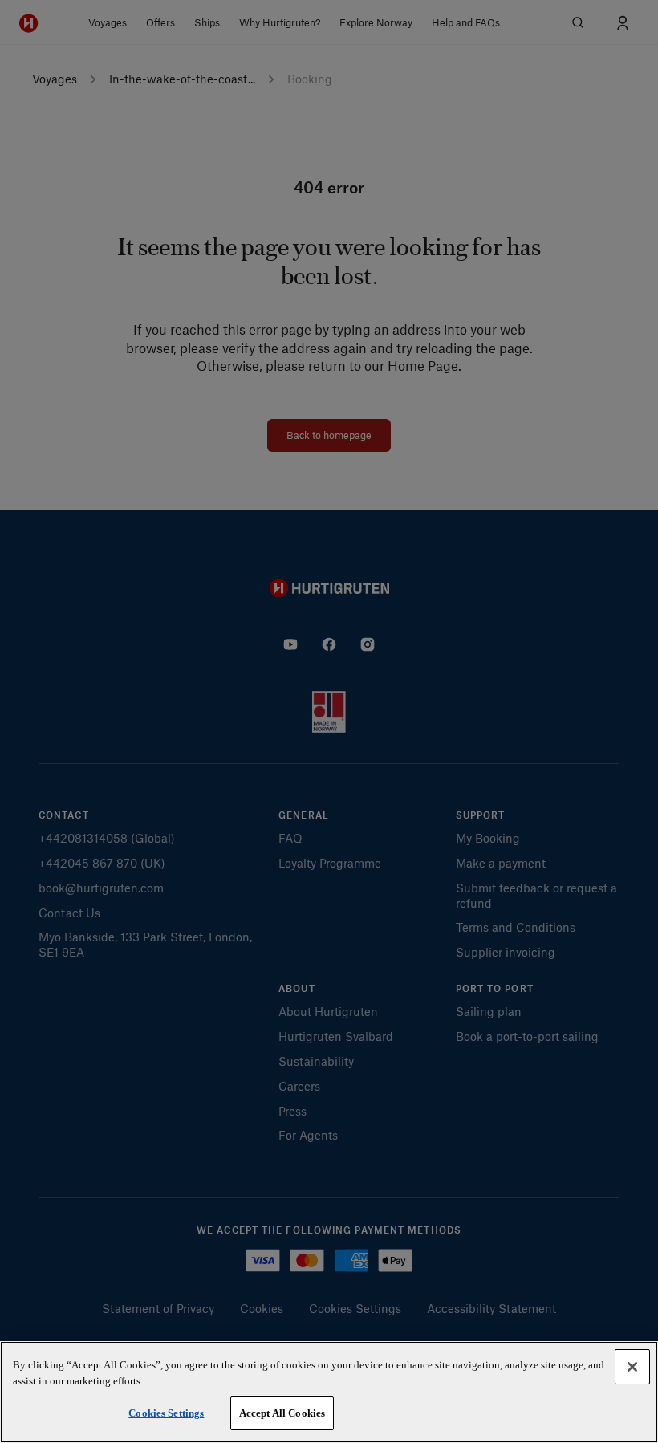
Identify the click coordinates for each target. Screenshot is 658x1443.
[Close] (632, 1366)
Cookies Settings (166, 1413)
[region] (329, 1392)
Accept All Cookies (282, 1413)
